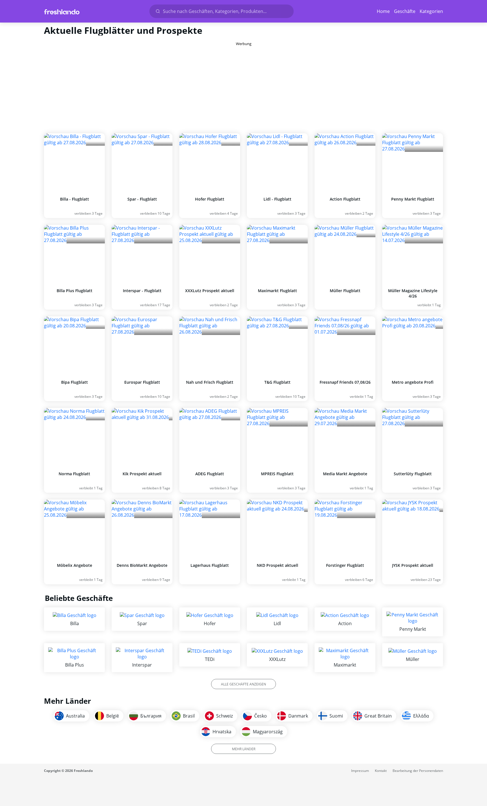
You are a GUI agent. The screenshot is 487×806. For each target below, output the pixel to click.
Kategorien (431, 11)
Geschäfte (404, 11)
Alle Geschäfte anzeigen (243, 684)
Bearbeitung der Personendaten (418, 770)
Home (383, 11)
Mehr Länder (243, 749)
